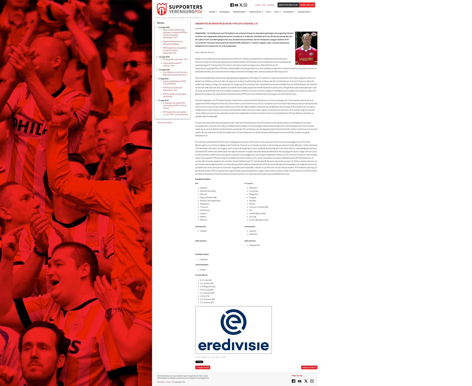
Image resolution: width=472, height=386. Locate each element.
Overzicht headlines (164, 122)
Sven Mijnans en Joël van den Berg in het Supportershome (175, 73)
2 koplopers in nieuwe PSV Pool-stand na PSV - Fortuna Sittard (175, 105)
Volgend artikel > (309, 367)
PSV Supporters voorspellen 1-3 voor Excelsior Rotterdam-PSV (174, 50)
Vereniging (224, 11)
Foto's (276, 11)
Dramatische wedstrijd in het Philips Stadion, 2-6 (185, 17)
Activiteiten (288, 11)
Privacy (168, 382)
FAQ (264, 5)
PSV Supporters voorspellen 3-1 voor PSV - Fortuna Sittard (175, 113)
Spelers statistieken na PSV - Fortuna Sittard (175, 82)
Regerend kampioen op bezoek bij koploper (173, 42)
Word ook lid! (307, 5)
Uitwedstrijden (239, 11)
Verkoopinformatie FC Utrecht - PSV (172, 64)
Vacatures (270, 5)
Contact (258, 5)
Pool (268, 11)
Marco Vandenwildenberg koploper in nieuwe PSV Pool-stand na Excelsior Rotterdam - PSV (175, 34)
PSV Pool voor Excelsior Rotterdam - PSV (173, 88)
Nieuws (212, 11)
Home (158, 17)
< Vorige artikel (203, 367)
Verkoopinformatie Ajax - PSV (175, 59)
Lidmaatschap (303, 11)
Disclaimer (161, 382)
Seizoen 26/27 (255, 11)
